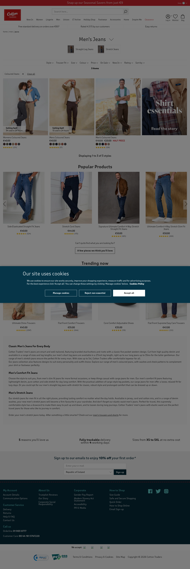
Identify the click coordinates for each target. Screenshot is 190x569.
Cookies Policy (137, 284)
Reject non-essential (95, 293)
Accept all (129, 293)
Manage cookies (61, 293)
